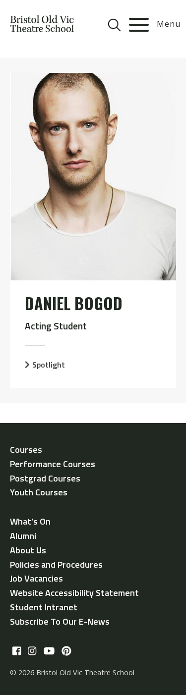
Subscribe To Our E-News (60, 621)
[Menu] (139, 25)
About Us (28, 550)
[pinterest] (66, 651)
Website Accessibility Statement (74, 592)
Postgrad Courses (45, 478)
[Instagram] (32, 651)
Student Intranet (43, 607)
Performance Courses (52, 464)
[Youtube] (49, 651)
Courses (26, 449)
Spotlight (48, 365)
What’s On (30, 521)
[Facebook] (16, 651)
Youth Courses (38, 492)
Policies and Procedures (56, 564)
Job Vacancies (36, 578)
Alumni (23, 535)
